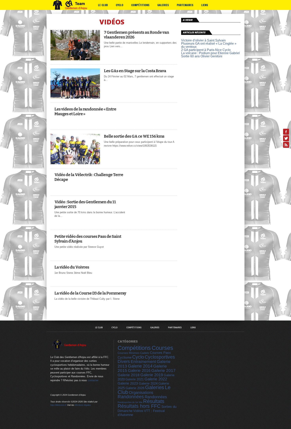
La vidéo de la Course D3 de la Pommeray (90, 293)
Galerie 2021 (135, 379)
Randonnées (131, 396)
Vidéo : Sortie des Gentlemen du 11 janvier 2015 (85, 204)
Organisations (141, 392)
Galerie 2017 (163, 370)
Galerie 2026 (135, 388)
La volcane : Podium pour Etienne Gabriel (210, 53)
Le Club (103, 5)
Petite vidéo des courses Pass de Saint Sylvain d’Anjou (87, 239)
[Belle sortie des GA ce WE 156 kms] (75, 163)
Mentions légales (83, 405)
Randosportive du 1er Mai (130, 402)
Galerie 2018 (129, 375)
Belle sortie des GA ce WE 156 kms (134, 136)
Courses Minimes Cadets (133, 352)
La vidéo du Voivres (71, 267)
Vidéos (138, 411)
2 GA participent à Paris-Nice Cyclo (206, 50)
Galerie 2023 (128, 383)
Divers (124, 361)
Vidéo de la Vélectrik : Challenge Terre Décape (88, 177)
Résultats (153, 401)
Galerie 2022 (156, 379)
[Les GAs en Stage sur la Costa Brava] (75, 97)
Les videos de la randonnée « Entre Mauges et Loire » (85, 111)
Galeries (163, 5)
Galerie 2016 (139, 370)
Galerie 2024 (148, 383)
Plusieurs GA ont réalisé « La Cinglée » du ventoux (208, 45)
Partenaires (185, 5)
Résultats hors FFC (139, 406)
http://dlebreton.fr (58, 405)
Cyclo (119, 5)
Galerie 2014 (140, 366)
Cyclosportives (160, 357)
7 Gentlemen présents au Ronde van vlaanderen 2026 (136, 34)
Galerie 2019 (151, 375)
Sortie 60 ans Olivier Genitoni (201, 56)
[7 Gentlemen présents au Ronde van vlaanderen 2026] (75, 59)
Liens (204, 5)
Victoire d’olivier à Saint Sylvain (203, 40)
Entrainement (143, 361)
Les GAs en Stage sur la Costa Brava (135, 70)
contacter (93, 380)
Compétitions (140, 5)
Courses (162, 348)
